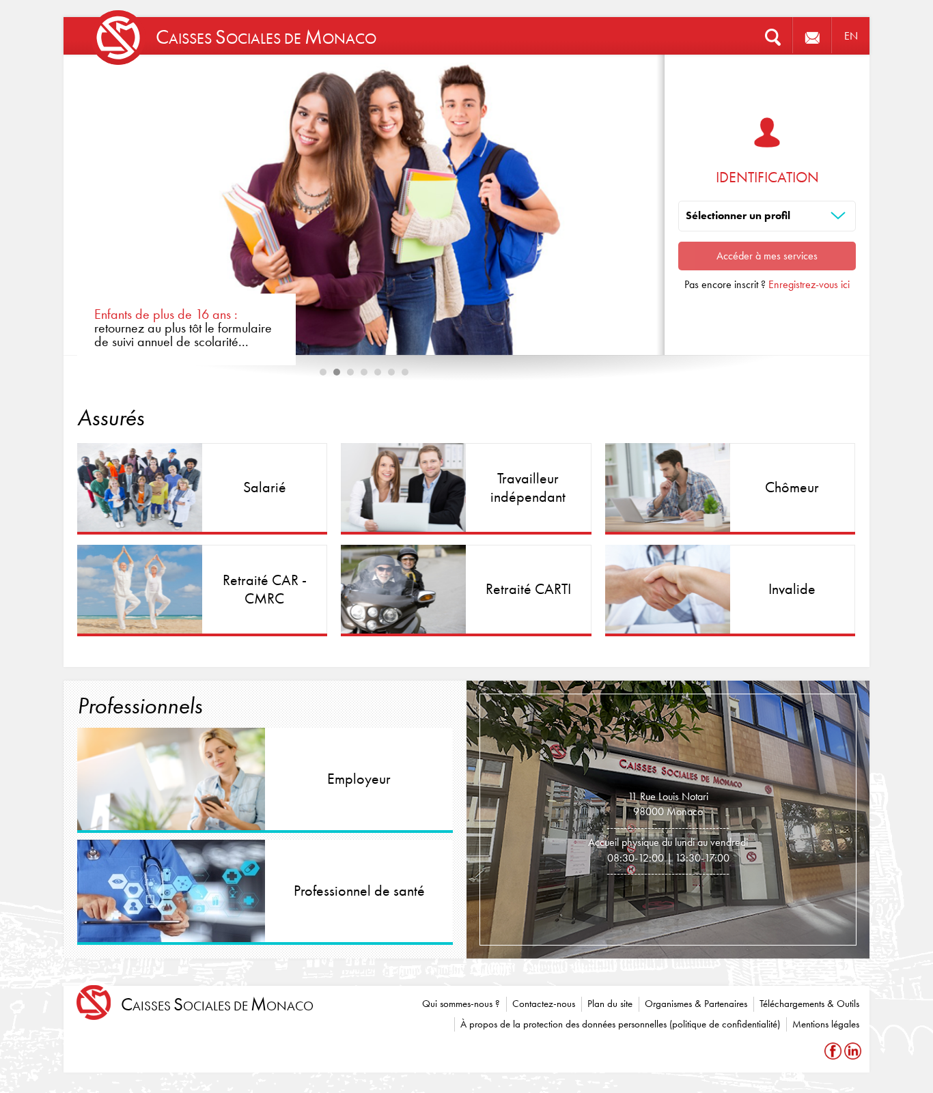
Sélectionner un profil (738, 215)
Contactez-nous (543, 1003)
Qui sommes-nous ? (461, 1003)
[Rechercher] (773, 36)
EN (851, 35)
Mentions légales (825, 1024)
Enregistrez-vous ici (809, 284)
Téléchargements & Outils (809, 1003)
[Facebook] (834, 1051)
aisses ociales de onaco (217, 1004)
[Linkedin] (852, 1051)
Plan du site (609, 1003)
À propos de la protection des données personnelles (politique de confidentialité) (620, 1024)
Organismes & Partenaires (696, 1003)
